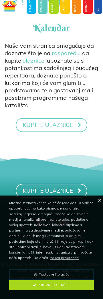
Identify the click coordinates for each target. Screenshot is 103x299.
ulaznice (33, 60)
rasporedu (66, 53)
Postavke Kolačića (54, 274)
